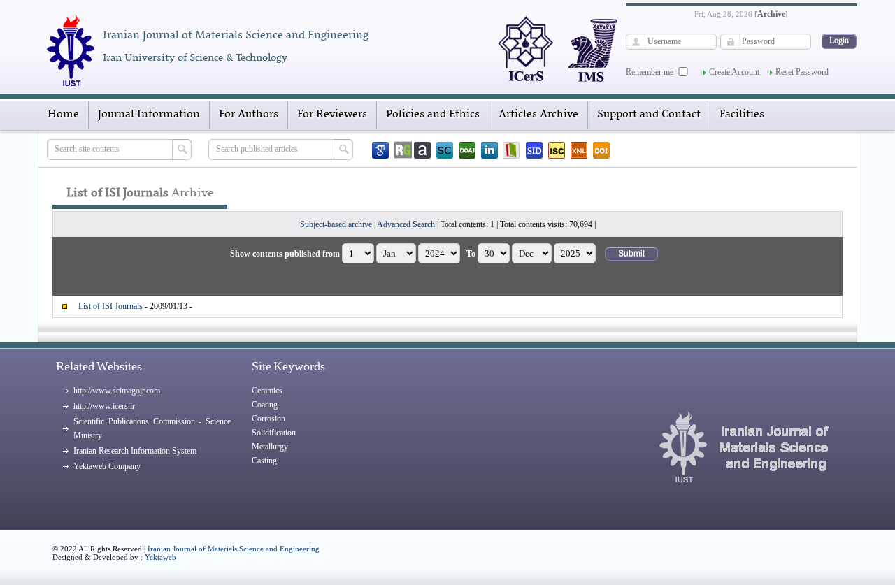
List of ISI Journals (110, 306)
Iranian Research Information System (134, 451)
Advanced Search (406, 224)
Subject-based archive (336, 224)
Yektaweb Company (107, 466)
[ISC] (556, 150)
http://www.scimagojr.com (116, 391)
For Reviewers (332, 114)
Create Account (734, 72)
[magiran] (511, 150)
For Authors (248, 114)
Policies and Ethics (433, 114)
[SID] (534, 150)
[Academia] (422, 150)
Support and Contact (649, 114)
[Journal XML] (579, 150)
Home (63, 114)
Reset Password (802, 72)
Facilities (741, 114)
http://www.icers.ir (104, 406)
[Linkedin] (489, 150)
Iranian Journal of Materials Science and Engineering (234, 548)
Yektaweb (160, 557)
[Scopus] (444, 150)
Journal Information (149, 114)
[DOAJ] (467, 150)
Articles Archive (538, 114)
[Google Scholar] (380, 150)
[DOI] (601, 150)
